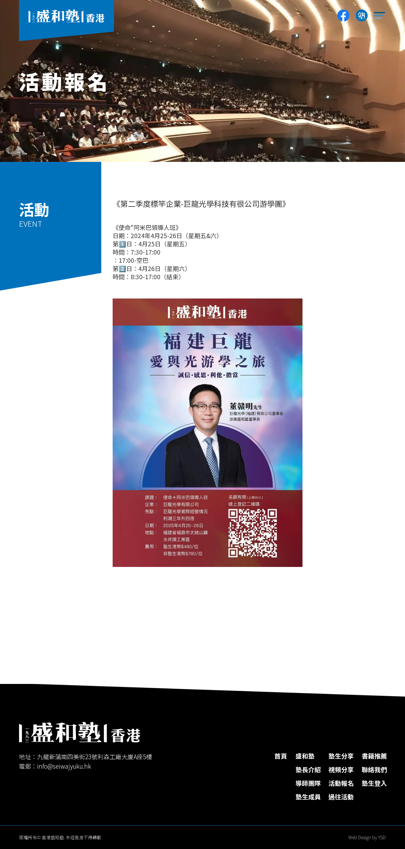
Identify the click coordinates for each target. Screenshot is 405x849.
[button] (380, 15)
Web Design (359, 837)
